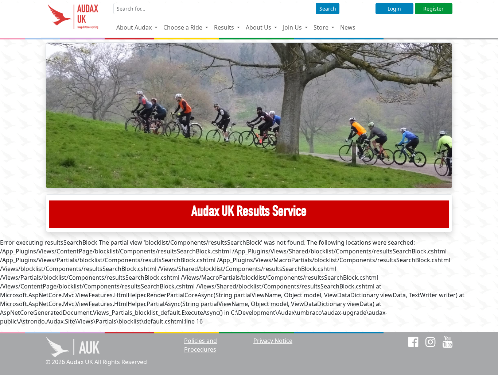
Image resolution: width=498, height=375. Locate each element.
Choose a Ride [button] (183, 27)
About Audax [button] (134, 27)
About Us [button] (259, 27)
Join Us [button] (293, 27)
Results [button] (225, 27)
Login (394, 8)
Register (433, 8)
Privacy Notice (272, 341)
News (347, 27)
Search (327, 8)
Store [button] (322, 27)
